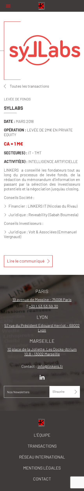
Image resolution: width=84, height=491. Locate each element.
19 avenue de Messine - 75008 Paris (42, 299)
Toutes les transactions (29, 86)
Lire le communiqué (26, 260)
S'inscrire (58, 391)
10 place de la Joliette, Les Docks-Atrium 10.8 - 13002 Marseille (42, 351)
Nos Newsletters (18, 392)
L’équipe (42, 434)
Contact (42, 478)
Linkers (42, 4)
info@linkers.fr (50, 366)
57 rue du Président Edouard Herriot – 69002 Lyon (42, 327)
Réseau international (42, 456)
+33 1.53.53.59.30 (43, 306)
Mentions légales (42, 467)
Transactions (42, 445)
